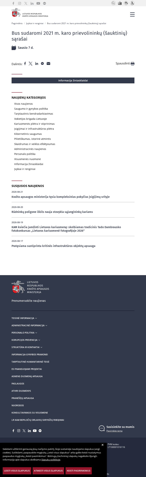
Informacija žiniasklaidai (73, 80)
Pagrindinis (17, 23)
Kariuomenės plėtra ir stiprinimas (34, 123)
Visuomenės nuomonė (27, 159)
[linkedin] (32, 3)
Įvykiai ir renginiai (34, 23)
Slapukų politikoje (50, 459)
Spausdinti (123, 63)
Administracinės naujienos (30, 149)
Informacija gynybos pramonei (30, 354)
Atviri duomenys (21, 391)
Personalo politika (24, 154)
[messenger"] (43, 63)
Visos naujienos (23, 103)
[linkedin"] (37, 63)
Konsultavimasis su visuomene (30, 412)
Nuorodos (18, 405)
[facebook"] (25, 63)
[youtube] (38, 3)
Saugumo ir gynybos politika (31, 108)
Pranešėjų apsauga (23, 398)
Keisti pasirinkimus (78, 470)
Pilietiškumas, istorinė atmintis (32, 138)
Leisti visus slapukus (17, 470)
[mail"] (48, 63)
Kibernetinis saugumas (28, 134)
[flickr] (44, 3)
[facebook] (13, 3)
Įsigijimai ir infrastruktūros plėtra (34, 128)
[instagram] (19, 3)
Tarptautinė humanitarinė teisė (30, 361)
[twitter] (26, 3)
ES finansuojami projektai (27, 369)
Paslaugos (18, 383)
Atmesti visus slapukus (48, 470)
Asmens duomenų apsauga (27, 376)
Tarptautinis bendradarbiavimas (33, 113)
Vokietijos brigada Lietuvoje (30, 118)
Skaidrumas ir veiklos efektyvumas (34, 144)
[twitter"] (31, 63)
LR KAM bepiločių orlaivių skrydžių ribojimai (38, 420)
